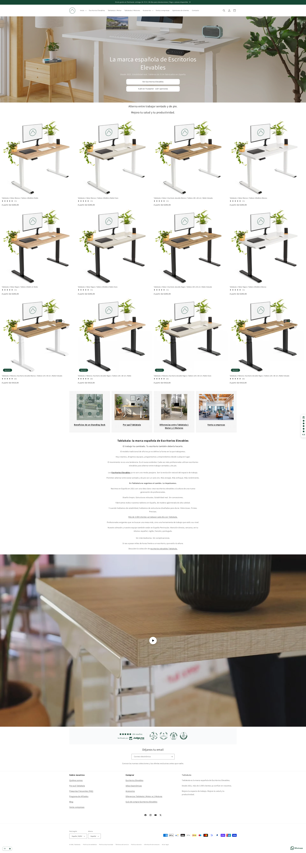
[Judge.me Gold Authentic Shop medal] (163, 736)
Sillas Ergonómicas (134, 785)
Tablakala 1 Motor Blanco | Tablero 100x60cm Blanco (248, 198)
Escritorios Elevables (134, 780)
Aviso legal (165, 844)
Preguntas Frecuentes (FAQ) (81, 791)
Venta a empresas (77, 807)
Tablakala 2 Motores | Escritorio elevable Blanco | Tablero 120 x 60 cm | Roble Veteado (32, 376)
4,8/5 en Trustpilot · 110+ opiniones (153, 89)
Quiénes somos (76, 780)
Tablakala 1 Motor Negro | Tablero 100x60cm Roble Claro (97, 287)
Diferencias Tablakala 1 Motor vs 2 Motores (144, 796)
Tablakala (77, 844)
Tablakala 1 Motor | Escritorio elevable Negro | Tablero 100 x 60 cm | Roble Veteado (183, 287)
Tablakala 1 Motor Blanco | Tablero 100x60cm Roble (20, 198)
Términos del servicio (122, 844)
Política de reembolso (90, 844)
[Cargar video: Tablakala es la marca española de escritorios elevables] (153, 640)
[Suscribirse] (171, 756)
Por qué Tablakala (77, 785)
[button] (83, 10)
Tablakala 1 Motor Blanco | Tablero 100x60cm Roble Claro (98, 198)
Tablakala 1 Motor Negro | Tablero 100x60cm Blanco (248, 287)
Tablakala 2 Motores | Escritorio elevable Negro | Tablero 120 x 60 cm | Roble (104, 376)
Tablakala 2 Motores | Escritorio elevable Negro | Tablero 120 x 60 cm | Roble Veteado (259, 376)
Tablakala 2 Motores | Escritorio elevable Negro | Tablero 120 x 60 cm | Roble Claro (182, 376)
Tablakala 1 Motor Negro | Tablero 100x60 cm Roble (20, 287)
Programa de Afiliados (78, 796)
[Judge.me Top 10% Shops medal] (183, 736)
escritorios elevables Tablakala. (164, 548)
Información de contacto (152, 844)
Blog (71, 802)
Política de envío (136, 844)
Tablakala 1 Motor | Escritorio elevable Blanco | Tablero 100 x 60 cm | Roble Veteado (183, 198)
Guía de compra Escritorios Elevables (141, 802)
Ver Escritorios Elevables (153, 82)
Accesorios (130, 791)
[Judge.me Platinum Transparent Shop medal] (153, 736)
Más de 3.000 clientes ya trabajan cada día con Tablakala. (153, 517)
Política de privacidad (106, 844)
